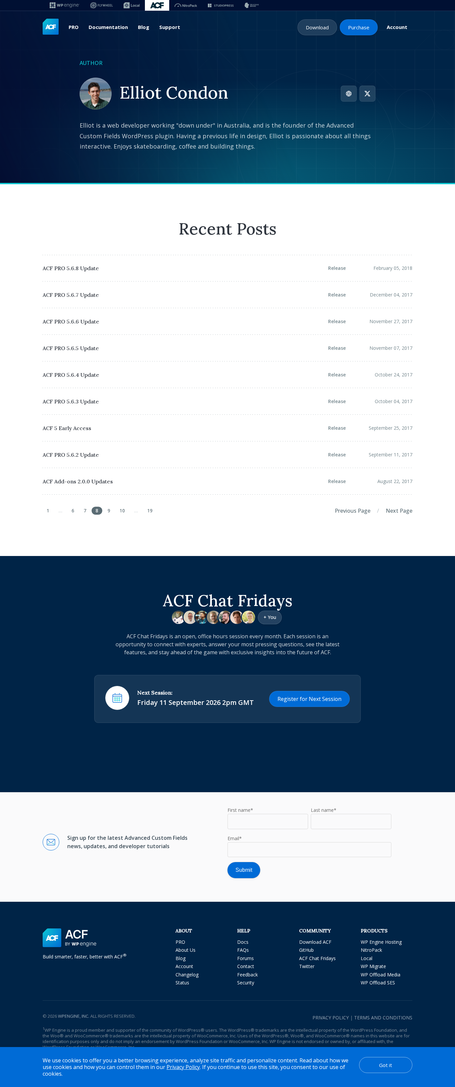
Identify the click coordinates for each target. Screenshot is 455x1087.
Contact (245, 966)
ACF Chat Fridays (317, 958)
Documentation (108, 27)
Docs (242, 942)
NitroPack (371, 950)
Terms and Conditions (383, 1017)
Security (245, 982)
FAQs (243, 950)
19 (150, 510)
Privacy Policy (330, 1017)
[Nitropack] (186, 5)
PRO (74, 27)
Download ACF (315, 942)
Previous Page (352, 510)
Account (397, 27)
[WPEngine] (64, 5)
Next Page (399, 510)
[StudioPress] (221, 5)
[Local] (131, 5)
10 (122, 510)
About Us (186, 950)
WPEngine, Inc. (73, 1016)
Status (182, 982)
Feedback (247, 974)
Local (366, 958)
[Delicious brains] (251, 5)
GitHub (306, 950)
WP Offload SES (378, 982)
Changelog (187, 974)
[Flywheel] (101, 5)
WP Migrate (373, 966)
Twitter (306, 966)
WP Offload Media (380, 974)
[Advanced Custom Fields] (51, 27)
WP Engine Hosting (381, 942)
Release (337, 268)
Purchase (358, 27)
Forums (245, 958)
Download (317, 27)
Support (169, 27)
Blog (143, 27)
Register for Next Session (309, 699)
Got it (385, 1065)
